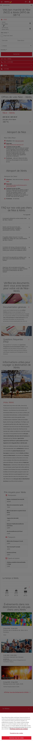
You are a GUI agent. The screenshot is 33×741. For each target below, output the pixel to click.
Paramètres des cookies (16, 733)
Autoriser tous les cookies (16, 738)
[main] (16, 727)
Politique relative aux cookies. (19, 728)
